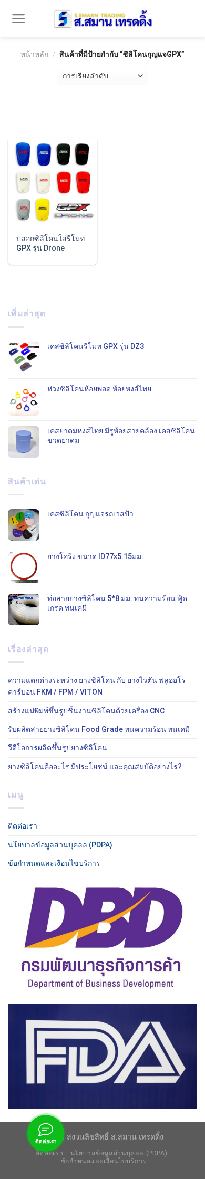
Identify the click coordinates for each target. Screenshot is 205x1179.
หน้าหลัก (34, 54)
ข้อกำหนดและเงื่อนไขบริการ (54, 863)
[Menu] (18, 18)
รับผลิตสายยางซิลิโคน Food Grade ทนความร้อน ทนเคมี (99, 729)
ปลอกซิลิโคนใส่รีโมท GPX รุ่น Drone (50, 243)
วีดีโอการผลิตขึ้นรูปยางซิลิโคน (57, 747)
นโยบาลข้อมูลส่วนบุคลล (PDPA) (60, 845)
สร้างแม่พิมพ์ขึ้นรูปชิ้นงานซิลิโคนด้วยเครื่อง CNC (86, 711)
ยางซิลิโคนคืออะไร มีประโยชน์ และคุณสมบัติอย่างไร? (95, 766)
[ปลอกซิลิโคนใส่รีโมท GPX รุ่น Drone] (52, 182)
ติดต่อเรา (22, 826)
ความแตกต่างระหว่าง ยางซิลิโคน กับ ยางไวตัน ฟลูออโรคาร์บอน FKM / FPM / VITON (97, 686)
